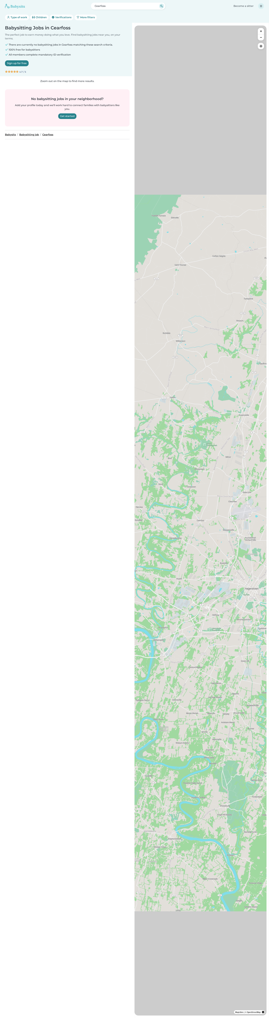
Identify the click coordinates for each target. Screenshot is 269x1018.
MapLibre (239, 1012)
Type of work (18, 17)
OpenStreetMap (254, 1012)
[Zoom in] (261, 31)
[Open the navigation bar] (261, 6)
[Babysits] (15, 6)
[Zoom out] (261, 37)
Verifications (63, 17)
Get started (67, 116)
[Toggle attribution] (263, 1012)
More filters (87, 17)
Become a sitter (244, 6)
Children (41, 17)
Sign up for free (17, 63)
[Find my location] (261, 46)
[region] (200, 521)
